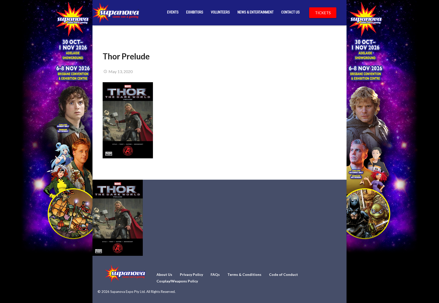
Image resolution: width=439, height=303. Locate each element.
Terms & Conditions (244, 274)
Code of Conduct (283, 274)
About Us (164, 274)
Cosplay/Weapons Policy (177, 281)
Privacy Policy (191, 274)
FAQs (215, 274)
